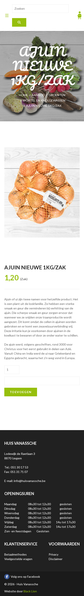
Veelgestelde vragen (18, 559)
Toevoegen (21, 392)
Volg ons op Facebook (25, 576)
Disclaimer (55, 559)
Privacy (53, 554)
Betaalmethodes (15, 554)
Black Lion (30, 591)
